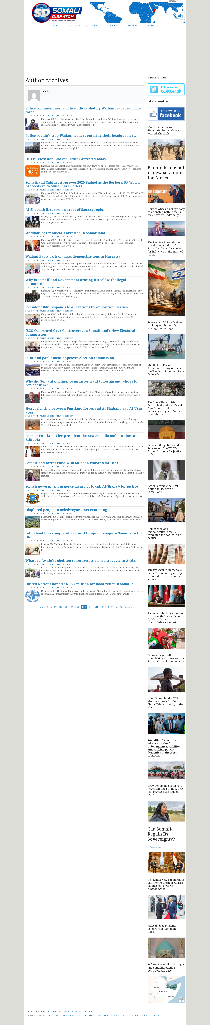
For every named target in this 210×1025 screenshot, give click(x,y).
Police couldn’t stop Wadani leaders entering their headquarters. (80, 135)
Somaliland (60, 1015)
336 (66, 607)
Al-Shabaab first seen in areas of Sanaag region (65, 209)
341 (96, 607)
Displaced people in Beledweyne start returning (66, 510)
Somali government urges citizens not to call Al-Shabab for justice (81, 486)
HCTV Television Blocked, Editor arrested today (65, 159)
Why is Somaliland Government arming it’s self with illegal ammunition (75, 282)
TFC (164, 1015)
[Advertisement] (105, 50)
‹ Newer (41, 607)
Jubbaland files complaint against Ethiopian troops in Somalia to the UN (83, 535)
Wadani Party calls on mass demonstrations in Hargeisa (72, 256)
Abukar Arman (155, 847)
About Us (132, 26)
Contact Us (152, 26)
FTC (49, 1015)
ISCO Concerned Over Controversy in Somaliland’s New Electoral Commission (80, 332)
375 (121, 607)
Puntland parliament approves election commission (69, 358)
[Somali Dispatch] (105, 12)
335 (61, 607)
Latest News (74, 26)
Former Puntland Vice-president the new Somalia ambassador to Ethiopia (80, 438)
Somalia (76, 1011)
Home (54, 26)
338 (77, 607)
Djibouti (87, 1015)
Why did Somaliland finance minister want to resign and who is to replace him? (81, 383)
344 (112, 607)
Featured (94, 26)
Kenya (144, 1015)
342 (101, 607)
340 (91, 607)
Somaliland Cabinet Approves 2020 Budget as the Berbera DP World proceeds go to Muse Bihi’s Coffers (82, 184)
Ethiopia (155, 1015)
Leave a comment (65, 116)
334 (55, 607)
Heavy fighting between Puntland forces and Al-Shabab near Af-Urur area (84, 410)
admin (31, 116)
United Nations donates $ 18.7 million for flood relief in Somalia (79, 584)
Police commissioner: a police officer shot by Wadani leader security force (83, 110)
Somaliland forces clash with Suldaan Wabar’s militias (71, 463)
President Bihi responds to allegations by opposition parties (76, 307)
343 (107, 607)
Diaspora (75, 1015)
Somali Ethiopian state (107, 1015)
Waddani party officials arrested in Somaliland (65, 233)
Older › (128, 607)
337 (71, 607)
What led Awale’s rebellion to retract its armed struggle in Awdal (81, 560)
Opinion (114, 26)
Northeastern (130, 1015)
